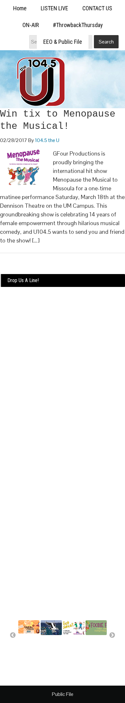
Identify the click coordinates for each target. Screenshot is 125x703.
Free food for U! (95, 642)
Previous (13, 635)
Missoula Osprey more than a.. (51, 648)
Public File (62, 694)
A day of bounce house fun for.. (73, 648)
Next (112, 635)
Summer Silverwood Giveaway (29, 643)
